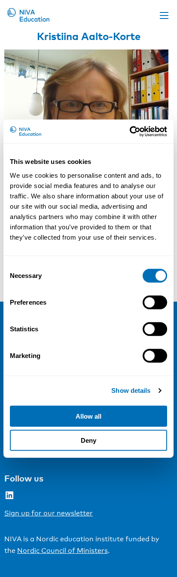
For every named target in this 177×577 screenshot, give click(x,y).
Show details (130, 390)
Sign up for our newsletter (48, 513)
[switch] (155, 302)
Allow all (88, 416)
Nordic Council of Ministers (62, 550)
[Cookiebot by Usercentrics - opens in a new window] (129, 131)
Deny (88, 440)
